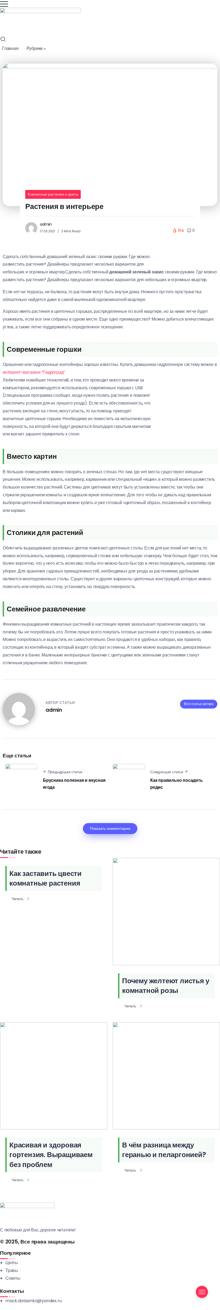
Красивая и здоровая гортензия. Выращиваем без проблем (51, 1154)
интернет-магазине (22, 372)
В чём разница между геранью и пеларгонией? (164, 1149)
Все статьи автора (198, 704)
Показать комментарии (110, 828)
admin (46, 224)
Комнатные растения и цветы (53, 194)
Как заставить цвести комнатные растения (45, 878)
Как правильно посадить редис (176, 783)
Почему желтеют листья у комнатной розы (165, 985)
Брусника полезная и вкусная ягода (74, 783)
